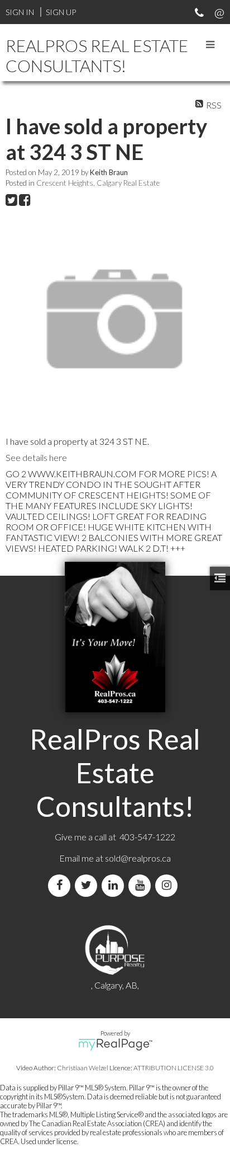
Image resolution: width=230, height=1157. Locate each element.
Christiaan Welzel (82, 1068)
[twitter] (88, 885)
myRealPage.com (115, 1044)
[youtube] (141, 885)
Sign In (20, 12)
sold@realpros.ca (138, 858)
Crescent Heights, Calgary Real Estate (98, 182)
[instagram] (168, 885)
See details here (36, 457)
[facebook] (61, 885)
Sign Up (61, 12)
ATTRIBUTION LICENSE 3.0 (173, 1068)
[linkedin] (115, 885)
